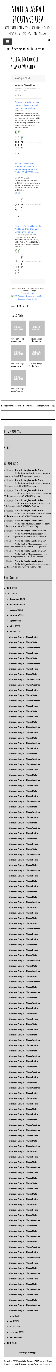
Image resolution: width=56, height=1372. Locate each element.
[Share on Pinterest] (27, 306)
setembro (14, 615)
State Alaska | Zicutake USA (28, 14)
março (13, 1326)
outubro (13, 610)
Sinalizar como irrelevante (33, 142)
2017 (9, 593)
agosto (13, 620)
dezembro (15, 599)
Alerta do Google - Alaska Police (18, 340)
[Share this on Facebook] (17, 306)
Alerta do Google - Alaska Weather (26, 62)
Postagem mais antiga (45, 405)
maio (12, 1316)
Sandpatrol (16, 1364)
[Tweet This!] (20, 306)
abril (12, 1321)
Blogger (33, 1352)
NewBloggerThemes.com (43, 1364)
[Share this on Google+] (24, 306)
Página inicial (28, 405)
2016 (9, 1343)
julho (12, 626)
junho (12, 631)
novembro (15, 604)
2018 (9, 588)
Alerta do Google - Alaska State (18, 365)
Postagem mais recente (11, 405)
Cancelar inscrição (28, 293)
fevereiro (14, 1332)
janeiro (13, 1337)
